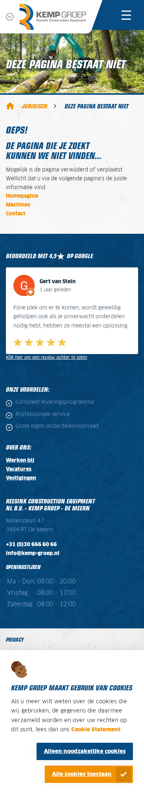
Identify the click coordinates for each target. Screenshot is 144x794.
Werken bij (20, 460)
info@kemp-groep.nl (32, 553)
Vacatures (18, 469)
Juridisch (34, 106)
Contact (15, 213)
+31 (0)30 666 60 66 (31, 544)
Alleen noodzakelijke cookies (85, 751)
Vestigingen (21, 478)
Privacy (15, 639)
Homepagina (22, 196)
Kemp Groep (10, 106)
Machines (18, 205)
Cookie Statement (95, 729)
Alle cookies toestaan (82, 774)
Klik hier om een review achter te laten (46, 357)
